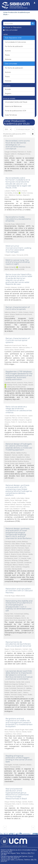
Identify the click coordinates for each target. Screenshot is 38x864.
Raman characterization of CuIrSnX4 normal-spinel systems (18, 340)
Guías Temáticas (11, 115)
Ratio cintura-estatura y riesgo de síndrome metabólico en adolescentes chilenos (19, 410)
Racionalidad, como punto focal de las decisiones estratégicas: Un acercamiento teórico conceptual (18, 145)
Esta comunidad (11, 30)
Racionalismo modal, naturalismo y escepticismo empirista (18, 219)
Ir (32, 129)
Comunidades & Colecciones (15, 42)
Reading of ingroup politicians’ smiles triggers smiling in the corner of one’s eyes (19, 759)
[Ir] (33, 23)
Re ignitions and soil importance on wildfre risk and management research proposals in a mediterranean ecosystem (19, 722)
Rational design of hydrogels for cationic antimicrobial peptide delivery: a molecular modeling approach (19, 447)
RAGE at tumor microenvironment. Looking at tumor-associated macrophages (18, 249)
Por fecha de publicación (14, 46)
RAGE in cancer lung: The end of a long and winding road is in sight (18, 262)
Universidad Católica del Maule (16, 102)
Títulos (7, 55)
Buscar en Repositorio (13, 27)
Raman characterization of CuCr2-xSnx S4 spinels (18, 308)
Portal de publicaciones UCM (15, 111)
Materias (8, 59)
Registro (8, 94)
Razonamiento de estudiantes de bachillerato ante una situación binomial (18, 644)
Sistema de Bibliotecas (13, 106)
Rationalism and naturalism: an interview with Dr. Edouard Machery (19, 591)
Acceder (8, 89)
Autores (8, 51)
